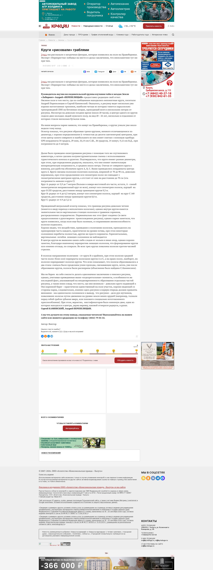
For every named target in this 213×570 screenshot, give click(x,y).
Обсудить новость (125, 360)
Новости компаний (51, 453)
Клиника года (122, 35)
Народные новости (93, 26)
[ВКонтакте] (42, 336)
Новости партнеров (97, 532)
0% (42, 352)
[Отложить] (69, 66)
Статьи (109, 26)
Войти (172, 26)
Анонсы (61, 40)
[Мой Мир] (48, 336)
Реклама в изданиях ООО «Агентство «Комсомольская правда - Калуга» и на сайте (82, 487)
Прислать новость (154, 26)
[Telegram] (51, 336)
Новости (76, 26)
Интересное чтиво (160, 35)
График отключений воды (102, 35)
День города (69, 35)
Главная (42, 40)
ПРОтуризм (83, 35)
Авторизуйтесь (72, 428)
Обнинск (46, 27)
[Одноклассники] (45, 336)
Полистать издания (46, 474)
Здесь (44, 54)
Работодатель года (140, 35)
